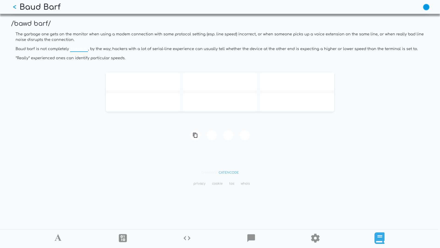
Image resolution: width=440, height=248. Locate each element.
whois (245, 183)
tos (231, 183)
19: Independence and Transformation (297, 81)
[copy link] (195, 135)
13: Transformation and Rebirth (143, 81)
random (79, 49)
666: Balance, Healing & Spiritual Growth (142, 102)
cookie (217, 183)
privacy (199, 183)
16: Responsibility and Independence (220, 81)
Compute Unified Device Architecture (297, 102)
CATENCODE (229, 172)
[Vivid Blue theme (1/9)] (426, 7)
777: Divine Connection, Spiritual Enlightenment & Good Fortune (220, 102)
